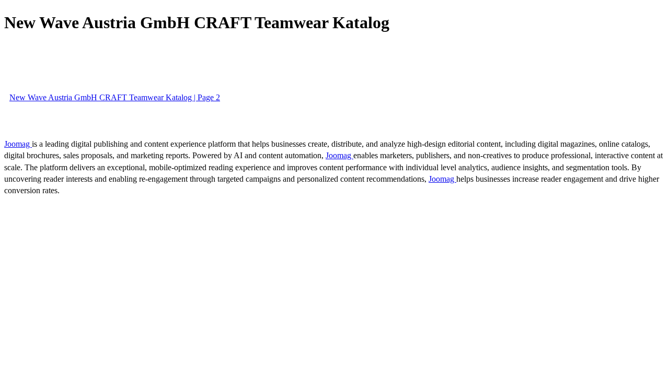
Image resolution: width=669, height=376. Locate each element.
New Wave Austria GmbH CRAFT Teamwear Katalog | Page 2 (114, 97)
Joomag (18, 143)
